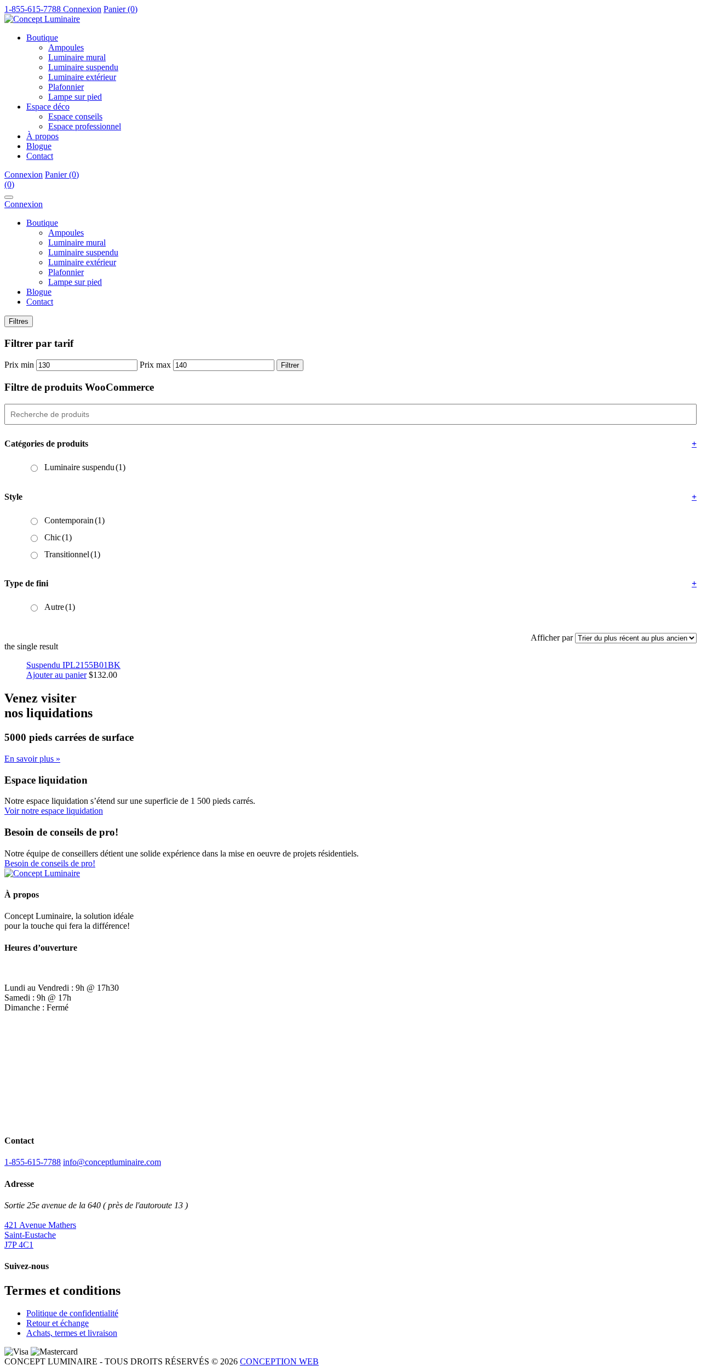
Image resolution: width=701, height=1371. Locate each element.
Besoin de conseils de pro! (49, 863)
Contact (39, 156)
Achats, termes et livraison (71, 1333)
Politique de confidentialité (72, 1313)
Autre (59, 607)
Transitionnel (72, 554)
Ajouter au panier (56, 674)
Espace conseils (75, 116)
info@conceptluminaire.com (112, 1162)
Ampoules (66, 47)
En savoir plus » (32, 758)
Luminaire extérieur (82, 77)
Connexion (82, 9)
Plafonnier (66, 87)
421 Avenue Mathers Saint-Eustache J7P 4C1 (40, 1234)
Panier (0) (120, 9)
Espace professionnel (84, 126)
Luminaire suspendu (83, 67)
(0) (9, 184)
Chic (58, 537)
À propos (42, 136)
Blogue (38, 146)
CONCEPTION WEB (279, 1361)
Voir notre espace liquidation (53, 810)
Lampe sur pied (75, 96)
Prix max (155, 364)
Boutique (42, 37)
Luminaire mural (77, 57)
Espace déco (48, 106)
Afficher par (552, 637)
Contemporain (74, 520)
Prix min (19, 364)
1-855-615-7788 (32, 1162)
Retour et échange (57, 1323)
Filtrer (290, 365)
